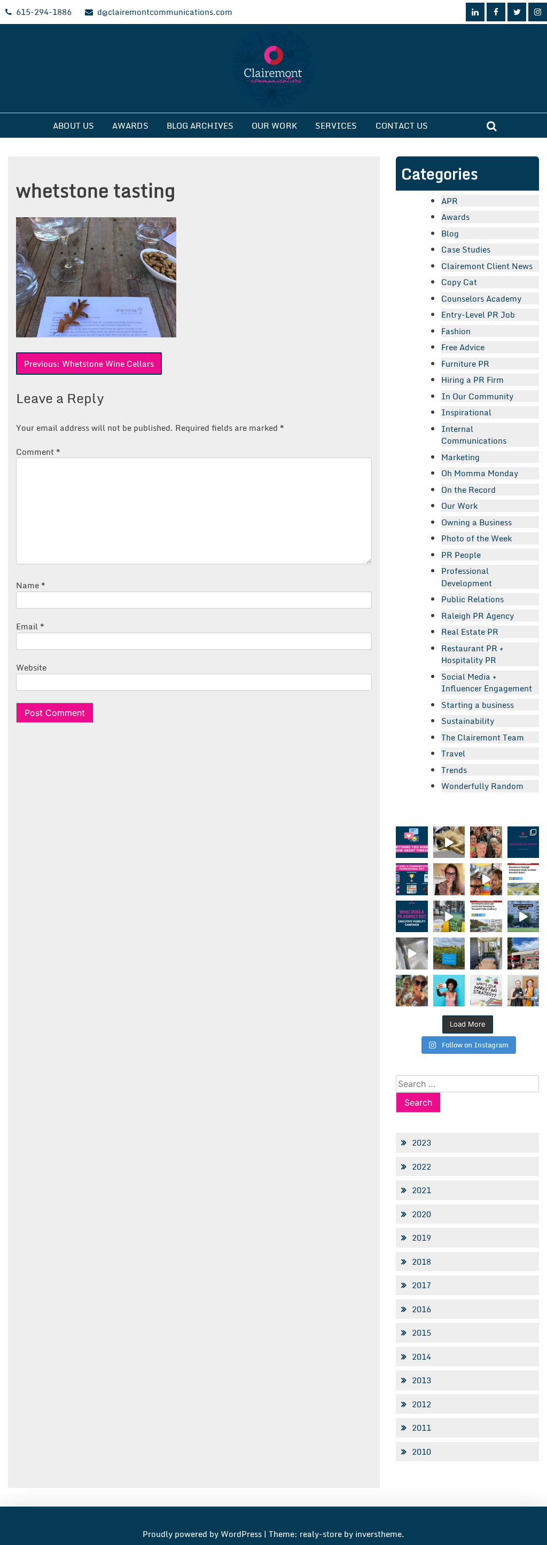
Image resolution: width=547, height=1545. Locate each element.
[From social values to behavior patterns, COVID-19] (486, 990)
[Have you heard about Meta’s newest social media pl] (411, 842)
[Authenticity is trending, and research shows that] (449, 990)
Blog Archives (200, 125)
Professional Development (466, 576)
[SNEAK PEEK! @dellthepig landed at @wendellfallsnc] (449, 842)
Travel (453, 753)
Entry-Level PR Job (478, 314)
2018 (421, 1261)
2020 (421, 1214)
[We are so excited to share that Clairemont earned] (523, 990)
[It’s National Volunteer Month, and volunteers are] (411, 990)
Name (30, 585)
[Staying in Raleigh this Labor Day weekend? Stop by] (523, 916)
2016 (421, 1309)
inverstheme (378, 1533)
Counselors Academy (481, 298)
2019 (421, 1237)
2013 (421, 1380)
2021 (421, 1190)
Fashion (456, 331)
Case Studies (465, 249)
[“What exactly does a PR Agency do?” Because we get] (411, 916)
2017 (421, 1285)
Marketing (460, 457)
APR (449, 200)
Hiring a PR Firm (472, 379)
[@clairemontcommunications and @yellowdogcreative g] (486, 879)
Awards (130, 125)
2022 (421, 1166)
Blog (450, 233)
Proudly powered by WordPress (203, 1533)
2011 (421, 1427)
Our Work (274, 125)
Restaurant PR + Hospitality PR (472, 654)
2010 (421, 1451)
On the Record (468, 489)
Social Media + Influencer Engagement (486, 682)
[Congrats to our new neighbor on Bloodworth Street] (523, 953)
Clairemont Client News (487, 265)
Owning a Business (476, 522)
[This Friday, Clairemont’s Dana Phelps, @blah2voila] (449, 879)
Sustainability (467, 720)
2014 (421, 1356)
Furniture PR (465, 363)
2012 (421, 1404)
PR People (461, 554)
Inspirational (466, 412)
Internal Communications (473, 434)
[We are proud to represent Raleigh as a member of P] (486, 842)
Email (30, 626)
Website (31, 667)
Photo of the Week (476, 538)
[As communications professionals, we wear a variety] (411, 879)
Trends (454, 769)
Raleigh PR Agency (477, 615)
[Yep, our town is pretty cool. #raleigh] (449, 953)
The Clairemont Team (482, 737)
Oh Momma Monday (479, 473)
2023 (421, 1142)
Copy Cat (459, 281)
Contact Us (402, 125)
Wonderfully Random (482, 785)
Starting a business (477, 704)
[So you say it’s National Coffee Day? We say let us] (449, 916)
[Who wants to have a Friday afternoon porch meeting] (486, 953)
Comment (38, 451)
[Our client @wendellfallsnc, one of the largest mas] (486, 916)
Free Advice (463, 347)
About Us (73, 125)
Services (336, 125)
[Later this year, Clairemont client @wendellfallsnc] (523, 879)
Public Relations (472, 599)
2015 (421, 1332)
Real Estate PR (469, 631)
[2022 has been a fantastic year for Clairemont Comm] (523, 842)
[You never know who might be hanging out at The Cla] (411, 953)
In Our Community (477, 396)
